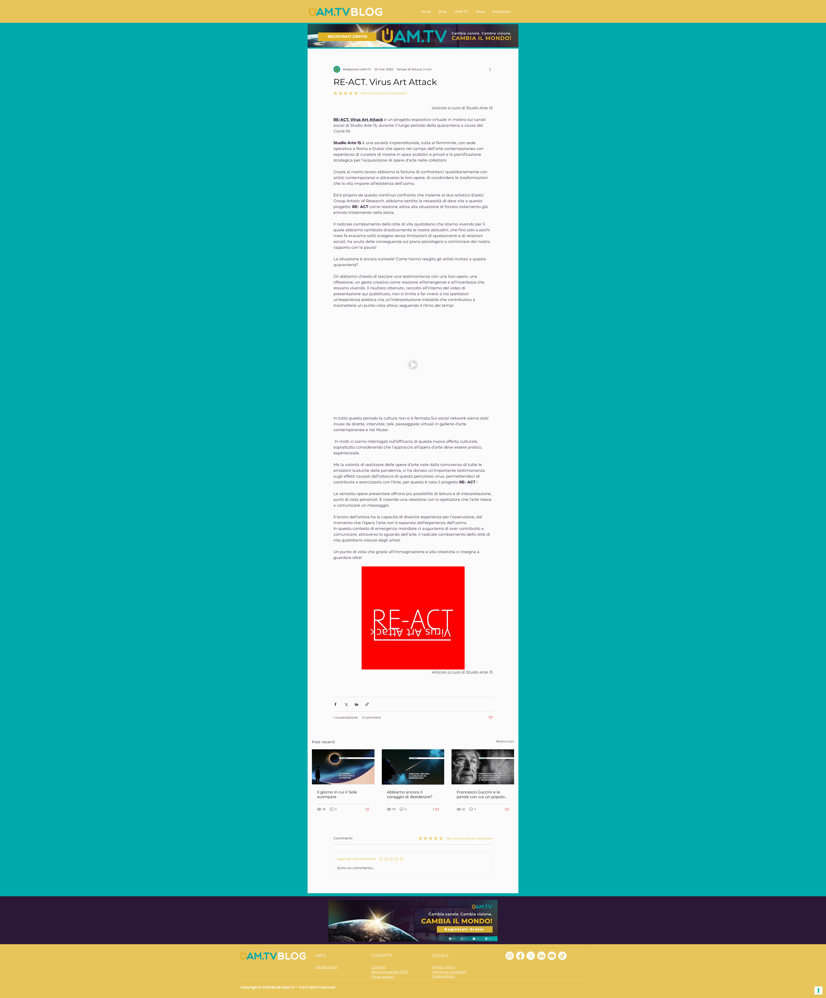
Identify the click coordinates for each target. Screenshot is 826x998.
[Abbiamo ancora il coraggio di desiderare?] (413, 767)
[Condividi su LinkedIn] (356, 704)
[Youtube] (552, 956)
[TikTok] (562, 956)
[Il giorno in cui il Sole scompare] (343, 766)
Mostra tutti (505, 741)
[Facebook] (520, 956)
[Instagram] (509, 956)
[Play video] (413, 365)
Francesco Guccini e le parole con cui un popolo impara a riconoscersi (481, 794)
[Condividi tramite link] (367, 704)
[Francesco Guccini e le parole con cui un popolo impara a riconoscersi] (483, 766)
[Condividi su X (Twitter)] (346, 704)
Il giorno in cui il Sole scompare (337, 794)
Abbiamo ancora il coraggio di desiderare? (409, 794)
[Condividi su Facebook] (335, 704)
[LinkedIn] (541, 956)
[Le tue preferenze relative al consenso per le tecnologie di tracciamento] (818, 990)
